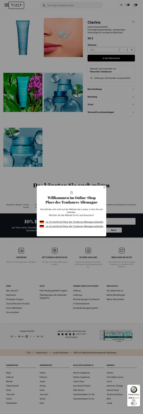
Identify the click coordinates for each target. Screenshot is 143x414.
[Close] (104, 187)
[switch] (134, 403)
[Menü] (138, 386)
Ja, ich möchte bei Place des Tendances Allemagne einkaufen (74, 222)
